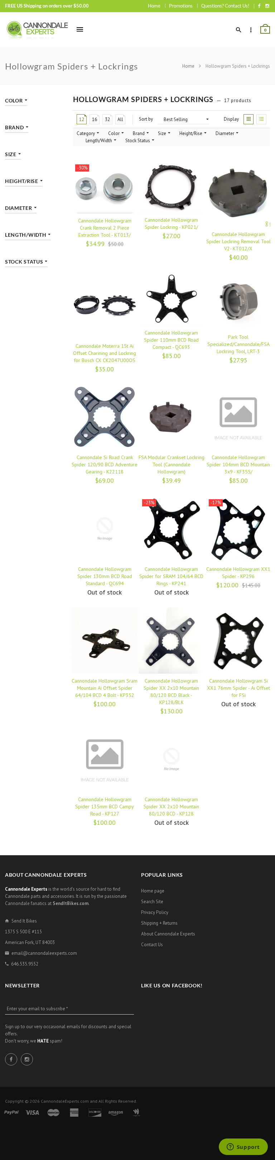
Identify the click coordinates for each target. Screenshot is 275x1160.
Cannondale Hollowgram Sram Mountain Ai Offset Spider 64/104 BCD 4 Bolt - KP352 (105, 688)
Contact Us (152, 945)
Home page (152, 891)
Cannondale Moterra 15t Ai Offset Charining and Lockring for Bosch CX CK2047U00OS (104, 353)
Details (86, 599)
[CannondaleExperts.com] (37, 30)
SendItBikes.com (70, 903)
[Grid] (248, 119)
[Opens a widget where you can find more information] (243, 1147)
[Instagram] (267, 6)
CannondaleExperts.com (65, 1101)
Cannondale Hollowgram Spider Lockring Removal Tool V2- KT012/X (238, 241)
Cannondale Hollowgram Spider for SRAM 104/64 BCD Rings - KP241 (171, 576)
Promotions (181, 6)
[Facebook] (259, 6)
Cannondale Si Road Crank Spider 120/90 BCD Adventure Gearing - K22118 (105, 464)
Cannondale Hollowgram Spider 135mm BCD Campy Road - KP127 (104, 806)
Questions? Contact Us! (225, 6)
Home (154, 6)
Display (231, 119)
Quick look (123, 251)
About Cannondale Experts (168, 934)
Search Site (152, 902)
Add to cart (90, 251)
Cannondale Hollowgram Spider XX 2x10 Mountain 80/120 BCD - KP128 (171, 806)
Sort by (146, 119)
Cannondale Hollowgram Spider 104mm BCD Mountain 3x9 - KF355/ (238, 464)
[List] (261, 119)
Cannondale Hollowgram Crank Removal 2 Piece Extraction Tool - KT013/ (104, 227)
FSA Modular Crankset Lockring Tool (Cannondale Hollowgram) (171, 464)
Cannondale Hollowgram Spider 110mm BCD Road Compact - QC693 (171, 339)
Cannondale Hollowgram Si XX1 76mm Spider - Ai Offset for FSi (238, 688)
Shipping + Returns (159, 923)
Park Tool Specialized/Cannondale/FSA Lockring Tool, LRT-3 (238, 344)
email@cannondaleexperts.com (44, 953)
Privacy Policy (154, 912)
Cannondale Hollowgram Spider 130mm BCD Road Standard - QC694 (104, 576)
